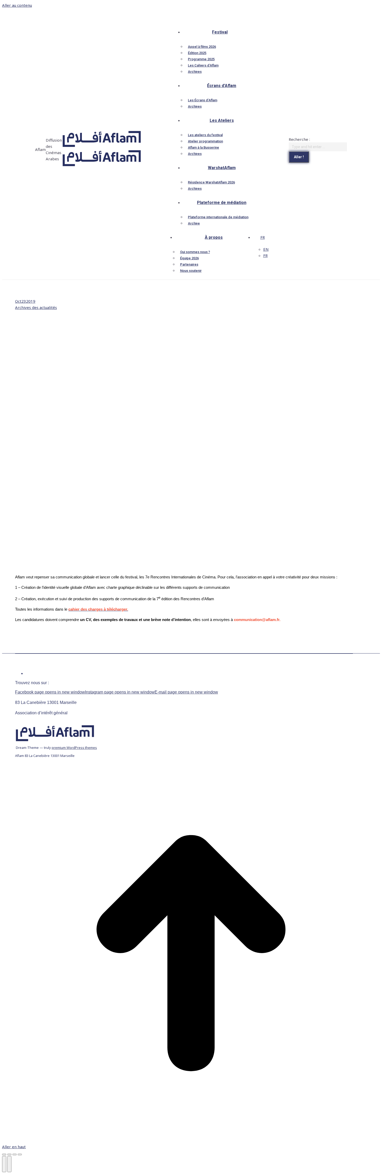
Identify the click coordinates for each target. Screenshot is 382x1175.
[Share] (9, 1154)
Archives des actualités (36, 307)
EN (266, 249)
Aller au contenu (17, 5)
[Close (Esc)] (4, 1154)
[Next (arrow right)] (9, 1164)
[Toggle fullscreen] (14, 1154)
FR (262, 237)
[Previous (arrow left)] (4, 1164)
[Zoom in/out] (20, 1154)
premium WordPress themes (74, 747)
